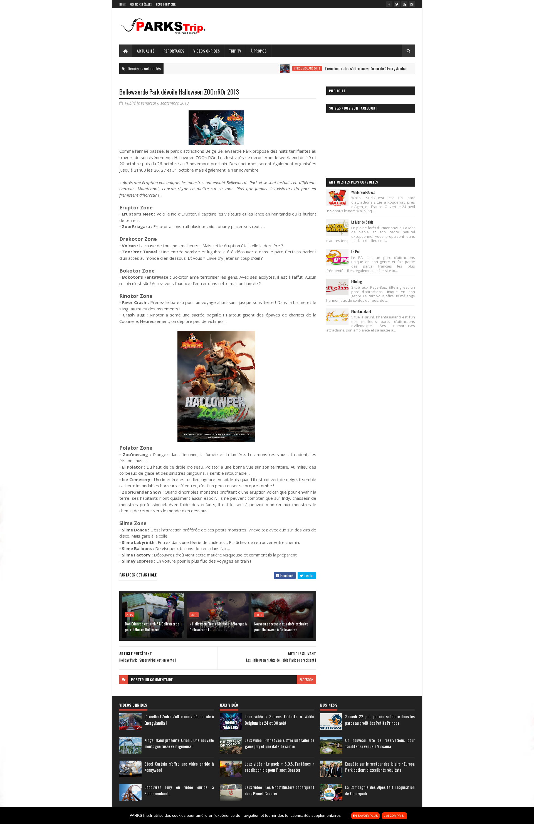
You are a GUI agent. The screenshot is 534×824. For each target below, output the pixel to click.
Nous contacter (166, 4)
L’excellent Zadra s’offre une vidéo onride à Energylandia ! (345, 68)
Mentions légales (141, 4)
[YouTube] (404, 4)
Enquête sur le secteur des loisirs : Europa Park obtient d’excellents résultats (380, 767)
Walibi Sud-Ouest (363, 192)
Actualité (146, 51)
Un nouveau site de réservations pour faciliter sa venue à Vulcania (380, 743)
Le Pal (355, 251)
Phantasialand (361, 311)
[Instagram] (412, 4)
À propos (259, 51)
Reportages (174, 51)
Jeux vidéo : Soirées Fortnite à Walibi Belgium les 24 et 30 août (279, 719)
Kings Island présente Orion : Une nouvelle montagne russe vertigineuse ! (179, 743)
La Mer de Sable (362, 222)
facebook (306, 679)
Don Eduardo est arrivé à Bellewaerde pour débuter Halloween (152, 626)
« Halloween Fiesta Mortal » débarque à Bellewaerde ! (218, 626)
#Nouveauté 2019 (286, 68)
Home (122, 4)
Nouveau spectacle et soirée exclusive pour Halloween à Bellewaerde (281, 626)
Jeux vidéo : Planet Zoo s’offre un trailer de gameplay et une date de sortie (279, 743)
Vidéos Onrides (206, 51)
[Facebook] (389, 4)
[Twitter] (397, 4)
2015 (129, 615)
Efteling (356, 281)
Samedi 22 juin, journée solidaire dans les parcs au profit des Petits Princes (380, 719)
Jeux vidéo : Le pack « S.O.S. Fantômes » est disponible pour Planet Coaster (279, 767)
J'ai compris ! (395, 816)
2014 (259, 615)
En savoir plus (365, 816)
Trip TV (235, 51)
